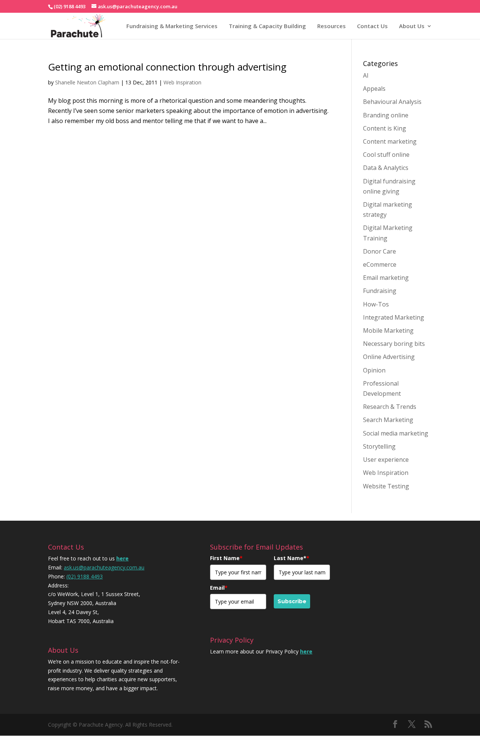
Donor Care (379, 251)
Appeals (374, 88)
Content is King (384, 128)
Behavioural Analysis (392, 102)
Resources (331, 26)
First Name (226, 558)
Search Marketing (388, 420)
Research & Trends (389, 407)
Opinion (374, 370)
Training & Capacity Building (267, 26)
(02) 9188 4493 (84, 576)
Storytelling (379, 446)
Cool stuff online (386, 154)
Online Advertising (389, 357)
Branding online (385, 115)
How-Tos (376, 304)
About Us (411, 26)
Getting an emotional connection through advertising (167, 67)
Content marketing (390, 141)
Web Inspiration (182, 82)
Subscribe (292, 601)
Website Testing (386, 486)
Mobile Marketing (388, 330)
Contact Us (372, 26)
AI (366, 75)
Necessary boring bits (394, 343)
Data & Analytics (385, 168)
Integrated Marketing (393, 317)
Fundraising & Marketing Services (172, 26)
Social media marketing (395, 433)
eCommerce (379, 264)
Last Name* (291, 558)
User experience (386, 459)
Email (219, 587)
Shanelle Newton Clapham (87, 82)
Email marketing (386, 277)
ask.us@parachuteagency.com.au (104, 567)
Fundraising (379, 291)
